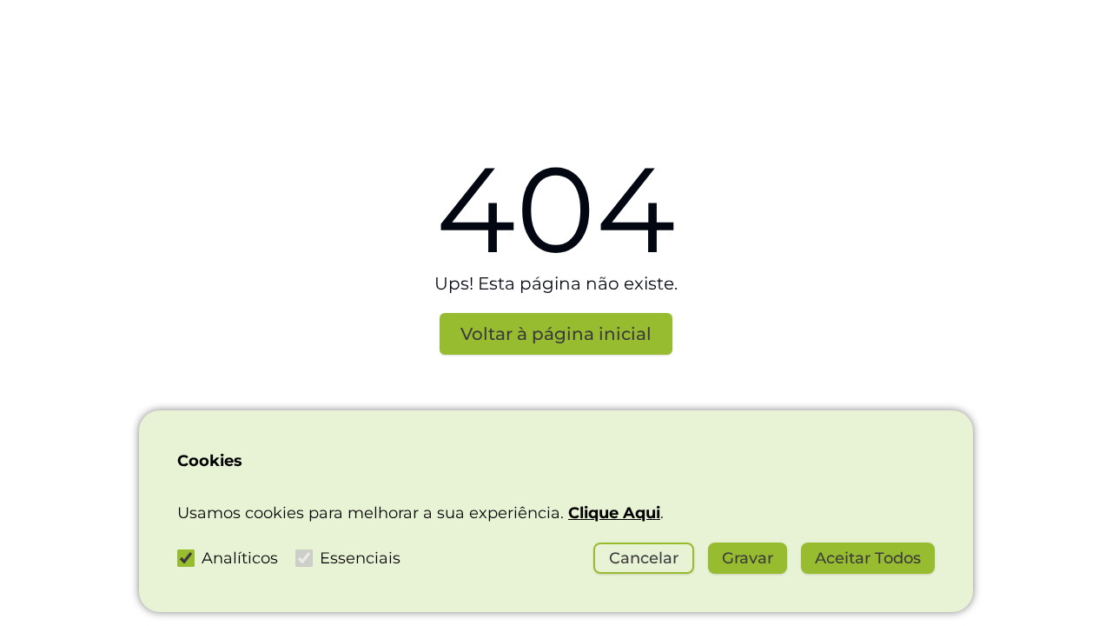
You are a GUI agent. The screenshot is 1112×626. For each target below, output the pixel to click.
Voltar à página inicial (556, 333)
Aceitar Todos (868, 558)
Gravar (747, 558)
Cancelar (643, 558)
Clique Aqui (614, 513)
